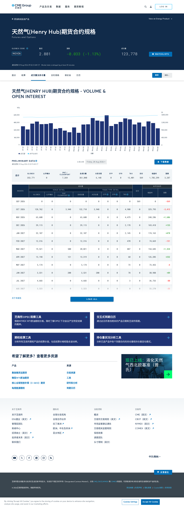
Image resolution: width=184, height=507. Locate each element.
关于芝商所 (17, 415)
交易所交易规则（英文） (106, 419)
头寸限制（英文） (102, 442)
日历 (78, 75)
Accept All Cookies (150, 502)
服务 (67, 7)
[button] (160, 54)
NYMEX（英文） (143, 424)
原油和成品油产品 (21, 19)
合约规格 (55, 75)
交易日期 (80, 162)
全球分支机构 (59, 415)
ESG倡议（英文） (20, 419)
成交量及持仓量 (38, 75)
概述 (96, 415)
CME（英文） (141, 415)
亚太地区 (57, 433)
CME (95, 482)
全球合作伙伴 (59, 419)
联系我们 (16, 442)
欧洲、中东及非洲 (61, 428)
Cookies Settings (130, 502)
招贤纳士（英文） (20, 433)
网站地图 (130, 488)
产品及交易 (46, 7)
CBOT (100, 482)
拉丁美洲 (57, 424)
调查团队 (98, 438)
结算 (23, 75)
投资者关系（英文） (21, 438)
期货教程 (79, 7)
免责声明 (138, 488)
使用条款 (168, 488)
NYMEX (105, 482)
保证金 (68, 75)
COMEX (113, 482)
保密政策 (98, 433)
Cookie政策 (158, 488)
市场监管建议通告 (102, 424)
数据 (58, 7)
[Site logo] (22, 7)
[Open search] (145, 6)
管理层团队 (17, 424)
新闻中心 (16, 428)
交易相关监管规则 (102, 428)
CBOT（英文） (142, 419)
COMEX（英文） (143, 428)
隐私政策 (148, 488)
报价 (14, 75)
